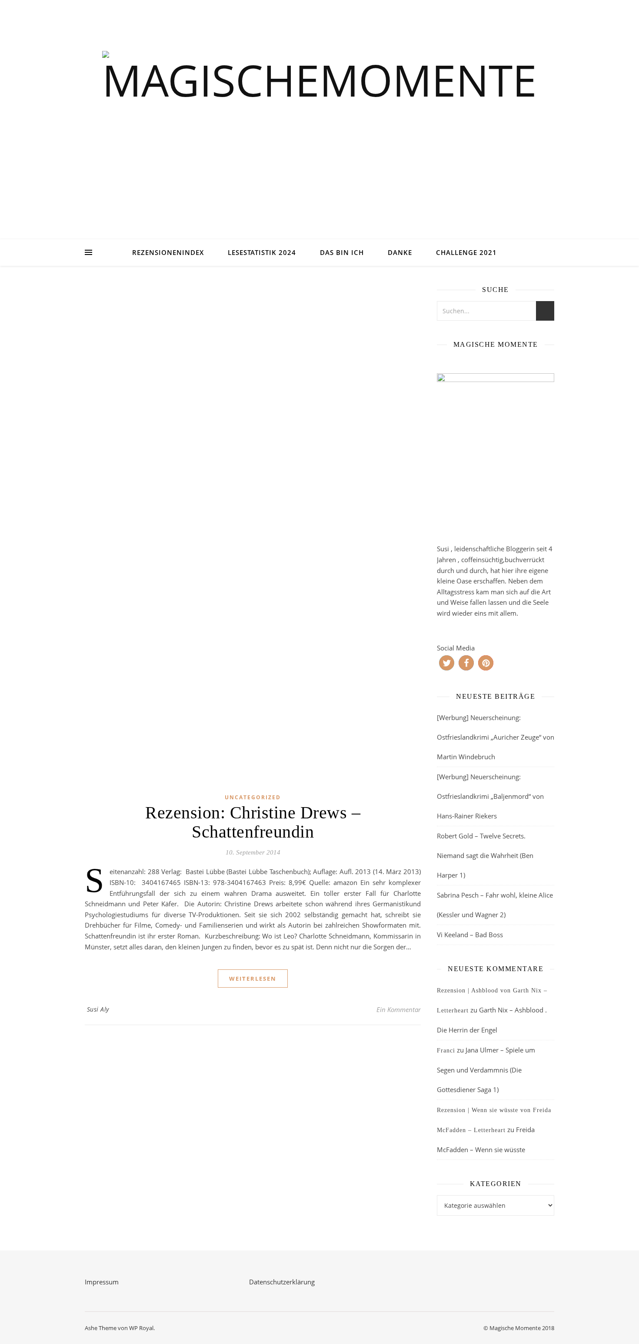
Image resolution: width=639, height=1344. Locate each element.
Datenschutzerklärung (282, 1281)
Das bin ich (342, 252)
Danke (400, 252)
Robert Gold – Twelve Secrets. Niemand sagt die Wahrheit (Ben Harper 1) (485, 855)
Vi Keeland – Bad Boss (470, 934)
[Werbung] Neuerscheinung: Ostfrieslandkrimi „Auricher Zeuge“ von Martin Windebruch (495, 737)
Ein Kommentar (398, 1009)
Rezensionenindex (168, 252)
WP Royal (141, 1328)
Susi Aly (98, 1009)
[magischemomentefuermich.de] (319, 131)
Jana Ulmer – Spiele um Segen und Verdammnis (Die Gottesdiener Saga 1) (486, 1070)
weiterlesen (252, 978)
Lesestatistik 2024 (262, 252)
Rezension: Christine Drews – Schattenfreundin (252, 822)
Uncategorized (253, 797)
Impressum (102, 1281)
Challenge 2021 (466, 252)
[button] (446, 662)
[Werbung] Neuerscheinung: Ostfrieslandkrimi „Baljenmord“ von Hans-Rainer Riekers (490, 796)
